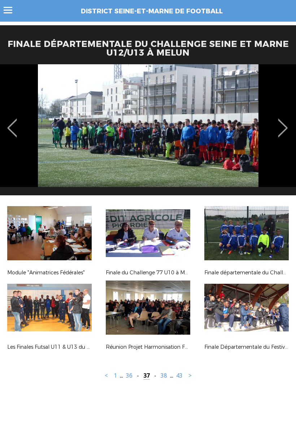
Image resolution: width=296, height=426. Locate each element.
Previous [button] (12, 122)
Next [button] (283, 122)
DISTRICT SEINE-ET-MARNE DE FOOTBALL (152, 11)
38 (164, 375)
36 (129, 375)
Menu (11, 10)
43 (179, 375)
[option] (148, 132)
